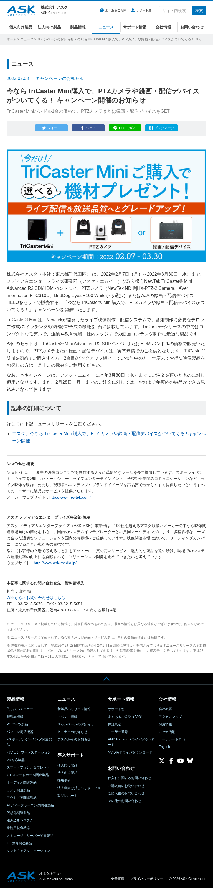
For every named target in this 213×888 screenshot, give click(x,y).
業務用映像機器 (18, 828)
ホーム (12, 39)
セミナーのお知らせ (72, 732)
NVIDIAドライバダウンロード (130, 752)
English (164, 747)
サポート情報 (134, 27)
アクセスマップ (170, 717)
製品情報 (78, 27)
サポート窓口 (145, 10)
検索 (199, 10)
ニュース (106, 27)
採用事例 (64, 780)
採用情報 (165, 724)
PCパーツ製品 (17, 724)
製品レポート (67, 796)
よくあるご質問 (115, 10)
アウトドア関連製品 (22, 798)
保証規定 (114, 724)
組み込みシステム (20, 820)
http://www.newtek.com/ (70, 497)
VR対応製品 (16, 760)
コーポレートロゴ (172, 739)
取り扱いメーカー (20, 709)
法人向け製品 (49, 27)
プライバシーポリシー (146, 879)
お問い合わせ (192, 27)
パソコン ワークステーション (29, 752)
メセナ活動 (167, 732)
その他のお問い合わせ (124, 801)
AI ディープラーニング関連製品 (30, 805)
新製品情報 (15, 717)
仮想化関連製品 (18, 813)
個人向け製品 (20, 27)
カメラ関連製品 (18, 790)
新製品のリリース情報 (74, 709)
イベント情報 (67, 717)
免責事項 (117, 879)
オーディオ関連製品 (22, 782)
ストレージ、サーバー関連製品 (30, 836)
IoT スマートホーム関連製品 (28, 775)
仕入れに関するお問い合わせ (129, 778)
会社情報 (163, 27)
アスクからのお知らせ (74, 739)
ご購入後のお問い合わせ (126, 793)
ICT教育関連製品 (19, 843)
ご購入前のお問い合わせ (126, 786)
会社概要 (165, 709)
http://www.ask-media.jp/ (55, 563)
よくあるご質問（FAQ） (126, 717)
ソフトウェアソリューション (28, 851)
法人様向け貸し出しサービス (79, 788)
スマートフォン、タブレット (28, 767)
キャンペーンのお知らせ (55, 39)
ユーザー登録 (118, 732)
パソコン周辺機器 (20, 732)
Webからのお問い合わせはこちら (36, 597)
